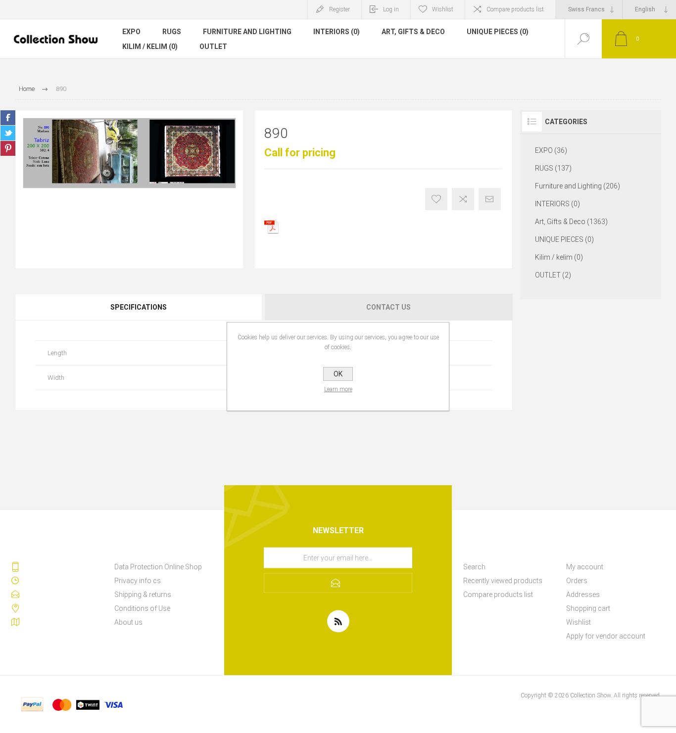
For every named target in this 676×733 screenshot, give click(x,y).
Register (339, 9)
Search (474, 567)
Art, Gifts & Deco (413, 32)
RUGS (171, 32)
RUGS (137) (553, 168)
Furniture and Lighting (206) (577, 186)
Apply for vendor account (605, 636)
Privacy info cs (137, 581)
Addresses (583, 594)
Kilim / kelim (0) (150, 46)
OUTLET (213, 46)
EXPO (131, 32)
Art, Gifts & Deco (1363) (571, 222)
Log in (391, 9)
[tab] (139, 307)
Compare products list (515, 9)
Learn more (338, 389)
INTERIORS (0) (336, 32)
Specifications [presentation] (138, 307)
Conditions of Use (142, 608)
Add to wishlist (436, 199)
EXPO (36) (551, 150)
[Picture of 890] (129, 153)
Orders (576, 581)
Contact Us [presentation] (388, 307)
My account (584, 567)
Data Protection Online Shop (158, 567)
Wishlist (578, 622)
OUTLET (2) (553, 275)
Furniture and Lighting (247, 32)
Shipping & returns (142, 594)
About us (128, 622)
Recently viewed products (502, 581)
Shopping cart (588, 608)
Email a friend (490, 199)
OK (338, 374)
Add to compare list (463, 199)
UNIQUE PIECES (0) (498, 32)
